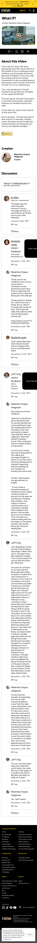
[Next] (33, 4)
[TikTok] (7, 907)
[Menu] (34, 10)
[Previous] (2, 4)
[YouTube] (14, 907)
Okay (30, 934)
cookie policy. (7, 939)
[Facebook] (11, 907)
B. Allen (15, 197)
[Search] (30, 10)
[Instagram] (3, 907)
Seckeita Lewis (18, 337)
